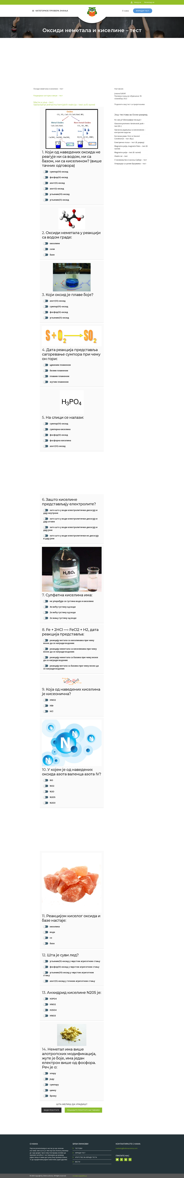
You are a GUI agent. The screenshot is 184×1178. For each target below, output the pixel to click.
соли (52, 249)
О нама (125, 11)
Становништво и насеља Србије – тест (130, 160)
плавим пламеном (59, 376)
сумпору (54, 1084)
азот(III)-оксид (57, 300)
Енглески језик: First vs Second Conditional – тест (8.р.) (127, 137)
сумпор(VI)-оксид (58, 306)
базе (52, 254)
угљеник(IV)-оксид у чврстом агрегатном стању (68, 974)
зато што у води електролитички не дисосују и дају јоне (71, 537)
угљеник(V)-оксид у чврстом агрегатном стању (74, 961)
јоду (51, 1078)
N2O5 (52, 797)
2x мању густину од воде (62, 618)
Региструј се (149, 2)
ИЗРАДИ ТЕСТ (142, 11)
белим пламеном (58, 370)
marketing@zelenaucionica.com (126, 1148)
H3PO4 (53, 998)
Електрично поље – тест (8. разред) (129, 142)
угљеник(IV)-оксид (59, 194)
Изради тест (80, 1153)
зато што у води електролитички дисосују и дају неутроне (70, 511)
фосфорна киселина (60, 440)
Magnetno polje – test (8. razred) (127, 152)
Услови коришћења (80, 1176)
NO (51, 780)
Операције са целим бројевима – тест (130, 163)
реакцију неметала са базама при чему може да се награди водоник (70, 659)
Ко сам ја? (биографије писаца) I (127, 120)
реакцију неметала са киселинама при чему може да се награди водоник (70, 650)
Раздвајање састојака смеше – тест (48, 95)
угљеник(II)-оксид (59, 199)
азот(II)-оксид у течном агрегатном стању (72, 981)
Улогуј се (137, 2)
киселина (54, 926)
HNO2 (52, 700)
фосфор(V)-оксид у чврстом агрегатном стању (74, 966)
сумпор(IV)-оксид (58, 171)
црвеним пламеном (60, 364)
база (52, 943)
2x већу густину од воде (62, 612)
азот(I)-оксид (56, 188)
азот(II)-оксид (57, 183)
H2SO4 (52, 1010)
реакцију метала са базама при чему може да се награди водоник (71, 667)
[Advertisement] (92, 54)
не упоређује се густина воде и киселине (71, 601)
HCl (51, 711)
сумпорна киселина (59, 429)
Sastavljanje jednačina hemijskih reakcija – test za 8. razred (64, 104)
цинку (52, 1090)
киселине (54, 243)
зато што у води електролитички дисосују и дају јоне (70, 529)
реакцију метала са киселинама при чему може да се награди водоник (68, 642)
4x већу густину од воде (62, 606)
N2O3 (52, 802)
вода (52, 932)
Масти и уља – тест (43, 102)
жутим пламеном (59, 381)
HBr (51, 705)
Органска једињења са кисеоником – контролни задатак (129, 131)
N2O (51, 791)
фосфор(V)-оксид (58, 177)
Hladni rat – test (121, 156)
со (50, 937)
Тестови (78, 1148)
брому (52, 1095)
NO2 (51, 785)
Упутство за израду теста (86, 1157)
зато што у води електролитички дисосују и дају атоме (70, 520)
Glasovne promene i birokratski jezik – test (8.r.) (129, 124)
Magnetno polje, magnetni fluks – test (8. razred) (131, 147)
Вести (77, 1162)
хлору (52, 1073)
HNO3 (52, 1015)
